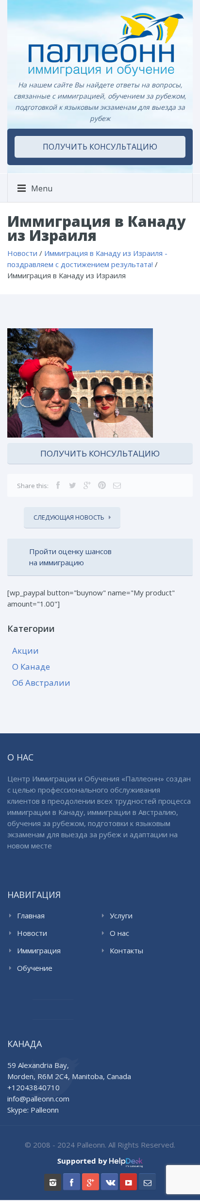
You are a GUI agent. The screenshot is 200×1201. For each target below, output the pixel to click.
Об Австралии (41, 682)
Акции (25, 650)
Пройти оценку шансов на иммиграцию (70, 556)
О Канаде (31, 666)
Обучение (34, 968)
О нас (119, 933)
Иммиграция (39, 950)
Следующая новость (68, 517)
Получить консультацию (100, 146)
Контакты (126, 950)
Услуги (121, 915)
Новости (32, 933)
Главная (31, 915)
